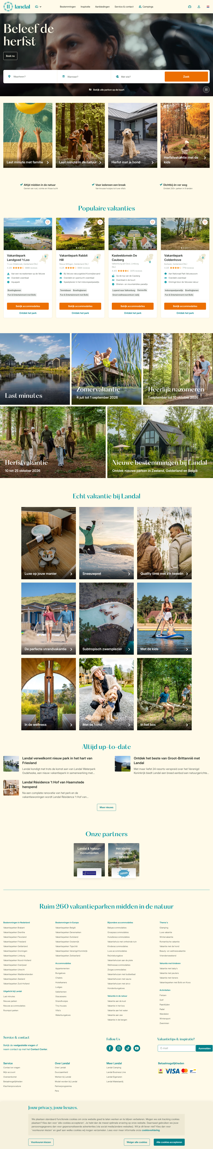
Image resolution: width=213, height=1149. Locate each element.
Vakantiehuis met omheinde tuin (122, 941)
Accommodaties (63, 963)
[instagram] (119, 1050)
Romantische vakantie (170, 941)
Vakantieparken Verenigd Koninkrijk (71, 951)
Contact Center (39, 1049)
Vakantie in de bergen (117, 1019)
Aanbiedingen (102, 6)
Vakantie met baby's (169, 968)
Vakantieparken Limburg (14, 955)
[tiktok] (128, 1050)
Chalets (58, 978)
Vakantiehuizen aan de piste (120, 960)
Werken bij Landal (63, 1077)
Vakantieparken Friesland (14, 941)
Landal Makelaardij (114, 1081)
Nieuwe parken (10, 1001)
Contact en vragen (11, 1067)
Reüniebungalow (115, 955)
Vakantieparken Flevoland (14, 937)
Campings (148, 6)
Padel (162, 1009)
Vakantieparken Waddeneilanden (18, 974)
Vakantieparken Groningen (15, 951)
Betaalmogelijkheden (12, 1081)
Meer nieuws (106, 807)
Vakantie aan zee (115, 1015)
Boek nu (10, 55)
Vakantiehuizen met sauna (119, 979)
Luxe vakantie (166, 932)
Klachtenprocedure (12, 1086)
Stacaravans (60, 996)
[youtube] (136, 1050)
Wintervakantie (166, 937)
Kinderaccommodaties (117, 946)
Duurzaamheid (61, 1072)
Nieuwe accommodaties (14, 1005)
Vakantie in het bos (116, 1005)
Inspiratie (85, 6)
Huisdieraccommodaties (118, 937)
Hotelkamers (61, 982)
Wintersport (165, 1018)
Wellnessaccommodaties (118, 965)
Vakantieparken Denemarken (68, 932)
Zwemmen (164, 1023)
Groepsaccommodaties (118, 932)
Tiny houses (61, 1005)
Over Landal (60, 1067)
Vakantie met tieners (169, 978)
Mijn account (9, 1072)
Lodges (58, 987)
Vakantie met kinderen (170, 963)
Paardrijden (165, 1004)
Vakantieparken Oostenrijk (67, 941)
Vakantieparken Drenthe (14, 932)
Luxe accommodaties (117, 951)
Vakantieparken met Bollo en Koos (175, 982)
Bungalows (60, 973)
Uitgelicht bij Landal (12, 991)
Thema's (164, 922)
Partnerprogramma (63, 1086)
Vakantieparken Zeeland (14, 979)
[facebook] (110, 1050)
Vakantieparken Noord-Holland (17, 960)
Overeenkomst (10, 1077)
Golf (161, 1000)
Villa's (58, 1010)
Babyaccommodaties (116, 927)
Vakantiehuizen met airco (118, 983)
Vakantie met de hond (169, 946)
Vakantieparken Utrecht (14, 969)
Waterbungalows (63, 1015)
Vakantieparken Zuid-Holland (16, 983)
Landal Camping (113, 1067)
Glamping (164, 927)
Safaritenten (61, 991)
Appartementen (62, 968)
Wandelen (164, 1014)
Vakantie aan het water (117, 1010)
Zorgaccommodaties (116, 969)
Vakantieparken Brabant (14, 927)
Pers (57, 1091)
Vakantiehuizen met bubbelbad (121, 974)
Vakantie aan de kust (116, 1001)
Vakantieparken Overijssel (15, 965)
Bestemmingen (68, 6)
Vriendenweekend (168, 955)
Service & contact (124, 6)
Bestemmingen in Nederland (16, 922)
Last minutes (9, 996)
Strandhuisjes (61, 1001)
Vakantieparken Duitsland (66, 937)
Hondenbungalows (116, 988)
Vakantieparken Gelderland (15, 946)
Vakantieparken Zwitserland (67, 955)
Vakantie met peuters (169, 973)
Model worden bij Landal (66, 1081)
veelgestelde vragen (24, 1045)
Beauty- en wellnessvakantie (173, 951)
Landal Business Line (116, 1072)
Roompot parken (10, 1010)
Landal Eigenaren (114, 1077)
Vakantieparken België (65, 927)
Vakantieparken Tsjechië (66, 946)
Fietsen (163, 995)
